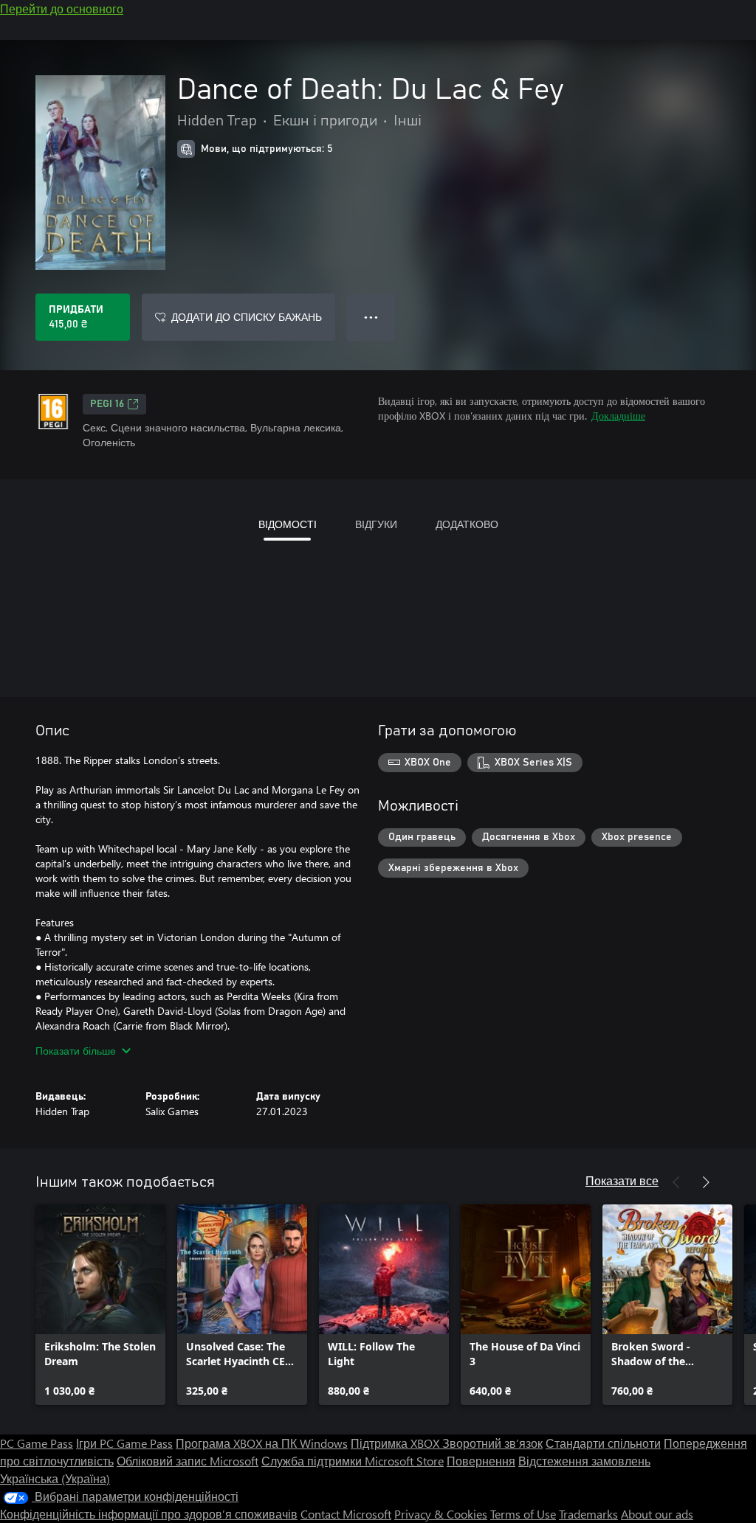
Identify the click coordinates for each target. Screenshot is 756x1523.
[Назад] (676, 1182)
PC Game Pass (36, 1443)
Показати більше (75, 1051)
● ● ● (371, 317)
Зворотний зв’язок (492, 1443)
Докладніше (618, 416)
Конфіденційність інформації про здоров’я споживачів (149, 1514)
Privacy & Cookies (440, 1514)
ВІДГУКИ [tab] (376, 524)
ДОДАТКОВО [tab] (467, 524)
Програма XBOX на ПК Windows (262, 1443)
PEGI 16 (107, 404)
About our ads (657, 1514)
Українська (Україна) (55, 1478)
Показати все (622, 1180)
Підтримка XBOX (396, 1443)
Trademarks (588, 1514)
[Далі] (706, 1182)
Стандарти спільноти (603, 1443)
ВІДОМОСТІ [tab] (287, 524)
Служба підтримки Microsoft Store (352, 1460)
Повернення (481, 1460)
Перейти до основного (61, 8)
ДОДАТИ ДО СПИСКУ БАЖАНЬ (246, 317)
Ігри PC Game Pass (124, 1443)
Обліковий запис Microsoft (187, 1460)
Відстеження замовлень (584, 1460)
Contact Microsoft (345, 1514)
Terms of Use (523, 1514)
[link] (100, 1304)
